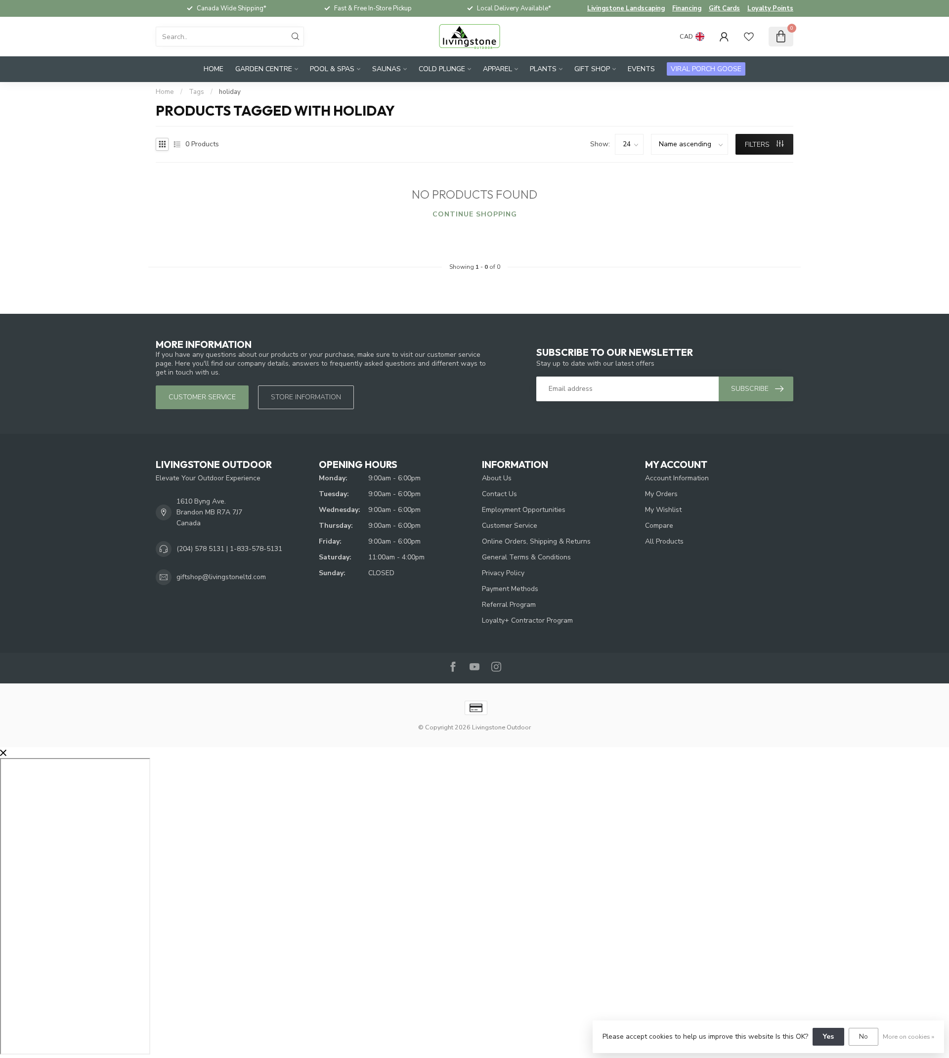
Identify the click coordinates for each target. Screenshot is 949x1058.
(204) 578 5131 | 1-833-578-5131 (229, 548)
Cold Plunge (442, 69)
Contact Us (499, 494)
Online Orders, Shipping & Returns (536, 541)
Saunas (386, 69)
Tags (196, 91)
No (863, 1036)
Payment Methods (510, 588)
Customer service (202, 397)
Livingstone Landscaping (626, 8)
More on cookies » (908, 1036)
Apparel (497, 69)
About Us (497, 478)
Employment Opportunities (523, 509)
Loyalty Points (770, 8)
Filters (758, 144)
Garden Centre (263, 69)
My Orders (661, 494)
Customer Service (509, 525)
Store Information (306, 397)
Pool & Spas (332, 69)
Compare (659, 525)
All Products (664, 541)
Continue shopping (474, 214)
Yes (828, 1036)
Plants (543, 69)
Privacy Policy (503, 573)
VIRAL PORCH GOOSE (706, 69)
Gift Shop (592, 69)
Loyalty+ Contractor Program (527, 620)
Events (641, 69)
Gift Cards (724, 8)
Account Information (677, 478)
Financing (686, 8)
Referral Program (509, 604)
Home (213, 69)
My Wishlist (663, 509)
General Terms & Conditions (526, 557)
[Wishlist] (749, 36)
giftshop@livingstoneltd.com (221, 577)
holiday (230, 91)
